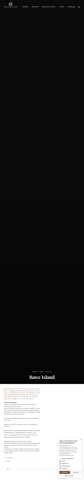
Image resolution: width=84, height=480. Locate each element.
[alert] (70, 458)
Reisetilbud (35, 7)
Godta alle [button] (65, 472)
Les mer (72, 455)
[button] (70, 476)
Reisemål (25, 7)
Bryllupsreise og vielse (48, 7)
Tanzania (42, 371)
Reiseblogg (71, 7)
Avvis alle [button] (75, 472)
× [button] (80, 439)
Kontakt (61, 7)
